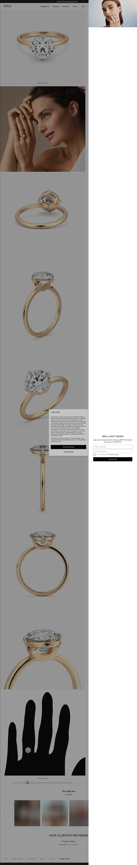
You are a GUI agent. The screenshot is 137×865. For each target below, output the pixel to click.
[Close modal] (68, 432)
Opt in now (113, 459)
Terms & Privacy (113, 455)
